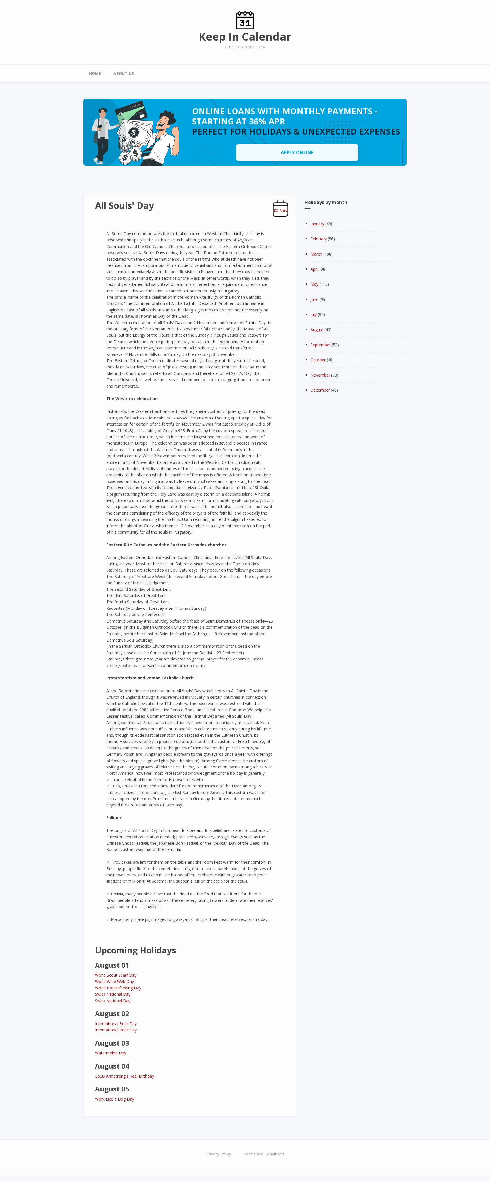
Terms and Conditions (264, 1154)
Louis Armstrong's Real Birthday (124, 1076)
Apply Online (297, 152)
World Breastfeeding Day (118, 988)
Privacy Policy (218, 1154)
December (320, 390)
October (318, 359)
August (317, 329)
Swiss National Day (112, 994)
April (314, 269)
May (314, 284)
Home (95, 73)
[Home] (245, 20)
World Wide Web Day (114, 981)
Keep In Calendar (245, 36)
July (314, 314)
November (320, 375)
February (319, 238)
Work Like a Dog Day (114, 1099)
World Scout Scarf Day (115, 975)
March (316, 254)
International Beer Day (116, 1023)
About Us (123, 73)
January (317, 223)
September (321, 344)
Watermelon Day (110, 1052)
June (314, 299)
